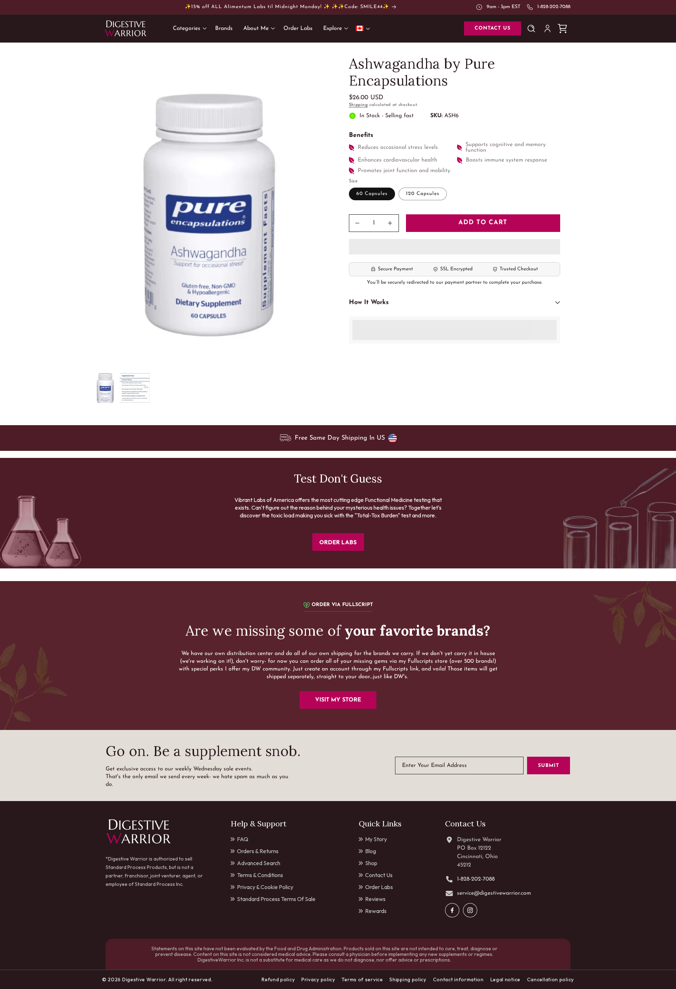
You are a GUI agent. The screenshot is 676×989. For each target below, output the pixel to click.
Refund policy (278, 979)
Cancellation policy (550, 979)
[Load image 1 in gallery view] (105, 388)
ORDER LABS (338, 542)
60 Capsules (372, 193)
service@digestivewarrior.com (494, 893)
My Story (376, 839)
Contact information (458, 979)
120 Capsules (422, 193)
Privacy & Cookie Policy (265, 886)
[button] (454, 247)
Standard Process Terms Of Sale (276, 898)
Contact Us (379, 874)
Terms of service (362, 979)
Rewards (376, 910)
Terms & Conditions (260, 874)
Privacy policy (318, 979)
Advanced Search (258, 863)
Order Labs (379, 886)
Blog (370, 851)
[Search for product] (532, 28)
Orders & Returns (257, 851)
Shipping (358, 105)
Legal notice (505, 979)
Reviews (375, 898)
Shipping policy (407, 979)
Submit (548, 765)
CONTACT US (493, 28)
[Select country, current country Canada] (364, 28)
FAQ (242, 839)
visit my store (338, 700)
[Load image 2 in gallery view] (135, 388)
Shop (371, 863)
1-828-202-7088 (553, 7)
